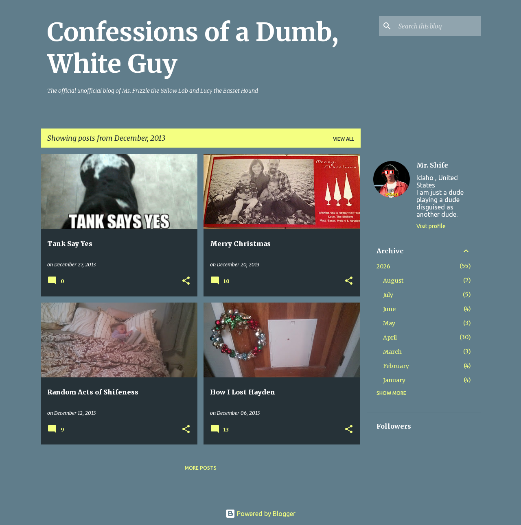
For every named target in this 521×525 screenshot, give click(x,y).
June (389, 309)
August (393, 280)
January (394, 380)
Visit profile (431, 226)
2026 (383, 266)
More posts (201, 468)
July (388, 294)
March (392, 351)
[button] (186, 281)
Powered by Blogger (265, 513)
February (396, 366)
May (389, 323)
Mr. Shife (432, 165)
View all (343, 139)
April (390, 337)
